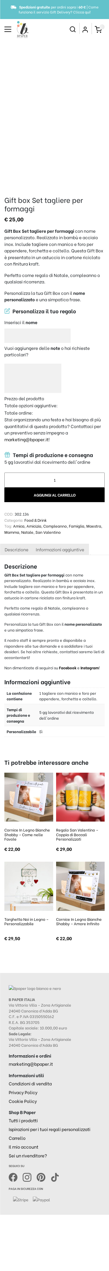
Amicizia (33, 525)
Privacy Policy (23, 1092)
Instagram (90, 667)
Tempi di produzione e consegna (52, 454)
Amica (18, 525)
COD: (9, 513)
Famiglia (76, 525)
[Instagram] (30, 1176)
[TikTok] (55, 1176)
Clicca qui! (82, 11)
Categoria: (14, 520)
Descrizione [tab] (16, 549)
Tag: (8, 525)
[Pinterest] (44, 1176)
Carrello (17, 1138)
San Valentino (48, 532)
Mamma (11, 532)
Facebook (68, 667)
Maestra (93, 525)
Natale (27, 532)
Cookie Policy (23, 1101)
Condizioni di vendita (30, 1083)
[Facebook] (16, 1176)
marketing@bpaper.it (26, 439)
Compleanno (55, 525)
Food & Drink (35, 520)
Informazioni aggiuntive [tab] (60, 549)
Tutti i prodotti (23, 1120)
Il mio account (23, 1146)
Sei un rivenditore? (28, 1155)
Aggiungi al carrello (55, 494)
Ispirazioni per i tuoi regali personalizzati (49, 1129)
